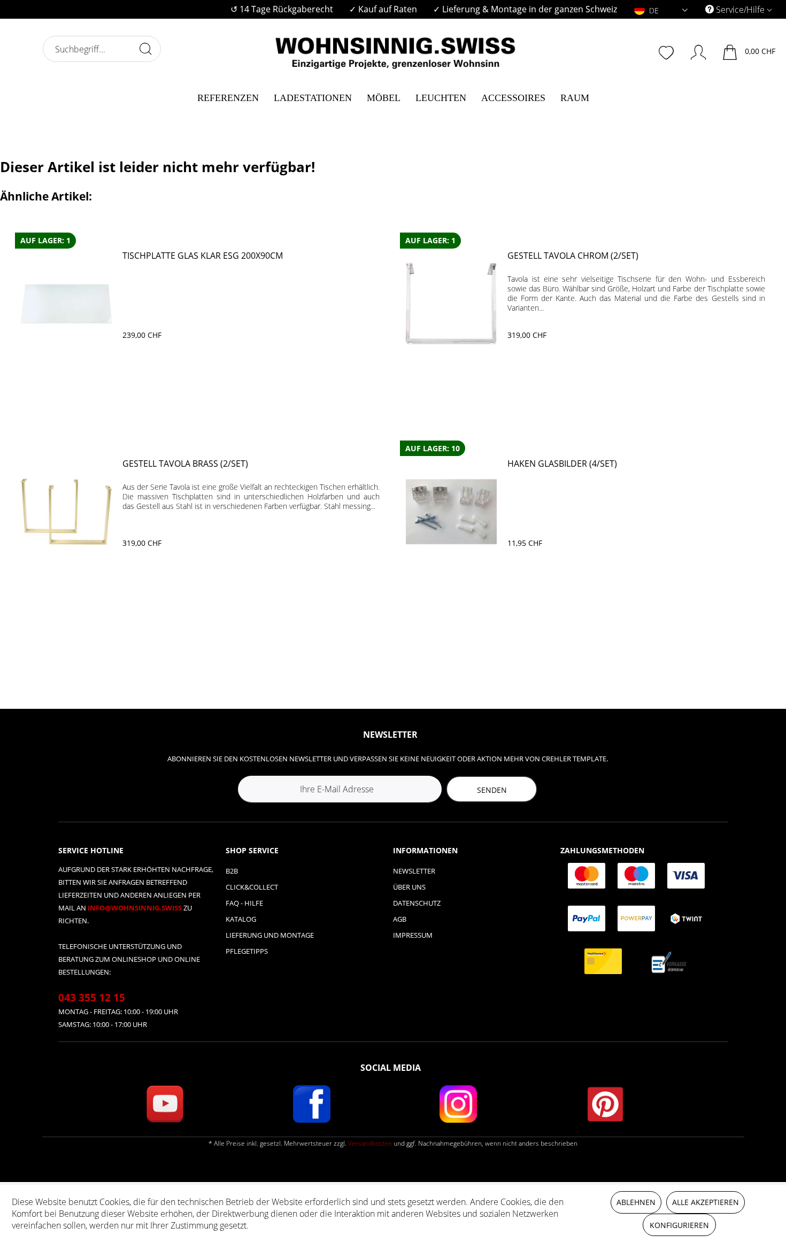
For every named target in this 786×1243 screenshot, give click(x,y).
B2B (232, 871)
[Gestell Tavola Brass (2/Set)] (66, 511)
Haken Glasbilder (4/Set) (562, 463)
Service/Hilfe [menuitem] (740, 10)
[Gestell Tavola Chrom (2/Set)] (451, 303)
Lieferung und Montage (270, 935)
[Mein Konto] (693, 50)
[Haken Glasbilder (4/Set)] (451, 511)
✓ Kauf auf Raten (383, 9)
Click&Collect (252, 887)
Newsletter (414, 871)
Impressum (413, 935)
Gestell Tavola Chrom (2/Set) (572, 255)
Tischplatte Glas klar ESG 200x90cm (202, 255)
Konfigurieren (679, 1225)
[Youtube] (164, 1104)
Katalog (241, 919)
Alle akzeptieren (705, 1202)
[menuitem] (281, 9)
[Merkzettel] (667, 51)
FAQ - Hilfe (244, 903)
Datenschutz (417, 903)
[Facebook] (311, 1104)
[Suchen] (145, 48)
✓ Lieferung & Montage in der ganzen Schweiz (525, 9)
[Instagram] (458, 1104)
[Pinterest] (605, 1104)
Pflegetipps (247, 951)
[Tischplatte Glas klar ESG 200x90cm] (66, 303)
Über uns (409, 887)
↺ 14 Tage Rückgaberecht (281, 9)
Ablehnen (636, 1202)
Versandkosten (370, 1143)
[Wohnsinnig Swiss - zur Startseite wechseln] (395, 49)
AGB (399, 919)
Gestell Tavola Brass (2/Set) (185, 463)
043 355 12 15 (91, 998)
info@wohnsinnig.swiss (135, 908)
